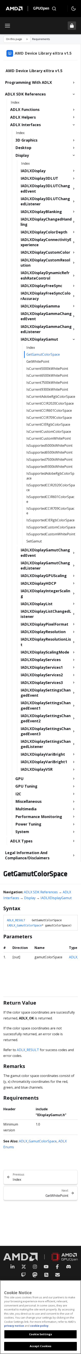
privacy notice (14, 1326)
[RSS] (46, 1274)
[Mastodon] (34, 1274)
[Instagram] (35, 1266)
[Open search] (54, 8)
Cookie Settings (40, 1334)
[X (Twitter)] (23, 1266)
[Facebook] (57, 1266)
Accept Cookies (41, 1346)
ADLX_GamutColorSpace (25, 925)
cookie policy (39, 1326)
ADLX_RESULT (16, 920)
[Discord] (68, 1266)
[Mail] (57, 1274)
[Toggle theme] (73, 8)
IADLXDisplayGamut (56, 898)
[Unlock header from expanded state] (72, 25)
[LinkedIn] (12, 1266)
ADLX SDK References (41, 892)
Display (30, 898)
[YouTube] (46, 1266)
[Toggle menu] (7, 25)
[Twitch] (23, 1274)
